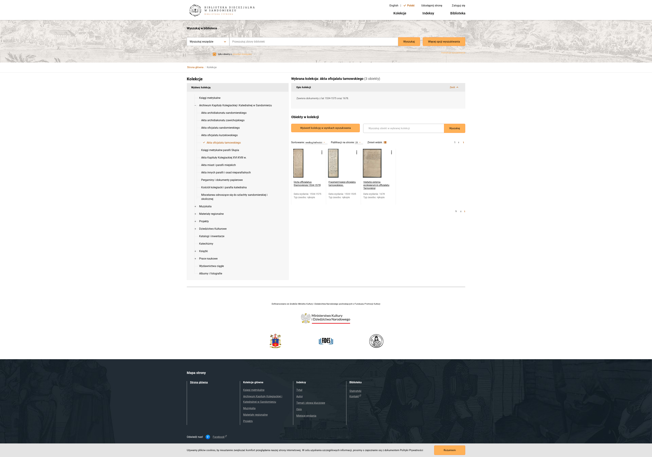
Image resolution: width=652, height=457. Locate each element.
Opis (299, 409)
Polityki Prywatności (411, 450)
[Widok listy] (384, 142)
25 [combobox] (356, 142)
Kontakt (354, 396)
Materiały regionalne (255, 414)
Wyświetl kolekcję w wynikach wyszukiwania (325, 128)
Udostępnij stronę (431, 5)
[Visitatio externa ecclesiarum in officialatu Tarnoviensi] (375, 163)
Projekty (248, 421)
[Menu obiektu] (321, 152)
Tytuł (299, 390)
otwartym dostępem (242, 54)
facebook (218, 437)
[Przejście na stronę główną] (223, 10)
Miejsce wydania (306, 415)
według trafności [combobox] (313, 142)
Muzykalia (249, 408)
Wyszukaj (409, 41)
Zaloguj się (458, 5)
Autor (299, 396)
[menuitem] (209, 98)
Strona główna (195, 67)
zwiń (452, 87)
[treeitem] (237, 98)
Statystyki (355, 391)
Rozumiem (450, 450)
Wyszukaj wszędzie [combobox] (201, 41)
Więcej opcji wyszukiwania (444, 41)
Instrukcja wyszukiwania (453, 52)
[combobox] (313, 41)
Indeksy (428, 13)
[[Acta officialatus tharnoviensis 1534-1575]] (306, 163)
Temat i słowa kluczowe (310, 402)
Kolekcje (399, 13)
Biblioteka (457, 13)
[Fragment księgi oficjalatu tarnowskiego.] (341, 163)
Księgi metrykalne (253, 390)
